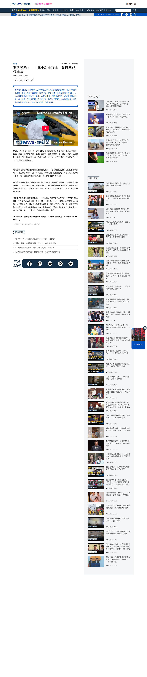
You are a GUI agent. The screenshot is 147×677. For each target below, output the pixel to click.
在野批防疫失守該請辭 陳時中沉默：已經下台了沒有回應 (37, 252)
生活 (66, 10)
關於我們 (116, 14)
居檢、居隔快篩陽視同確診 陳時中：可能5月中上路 (35, 243)
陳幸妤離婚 (22, 10)
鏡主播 (108, 14)
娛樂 (77, 10)
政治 (43, 10)
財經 (54, 10)
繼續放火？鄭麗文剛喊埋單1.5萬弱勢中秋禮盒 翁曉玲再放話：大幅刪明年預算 (49, 14)
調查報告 (90, 10)
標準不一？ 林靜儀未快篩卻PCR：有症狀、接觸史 (35, 239)
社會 (60, 10)
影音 (13, 10)
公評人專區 (100, 14)
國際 (49, 10)
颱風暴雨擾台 (34, 10)
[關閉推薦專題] (145, 328)
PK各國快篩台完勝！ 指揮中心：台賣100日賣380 (34, 247)
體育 (72, 10)
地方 (83, 10)
